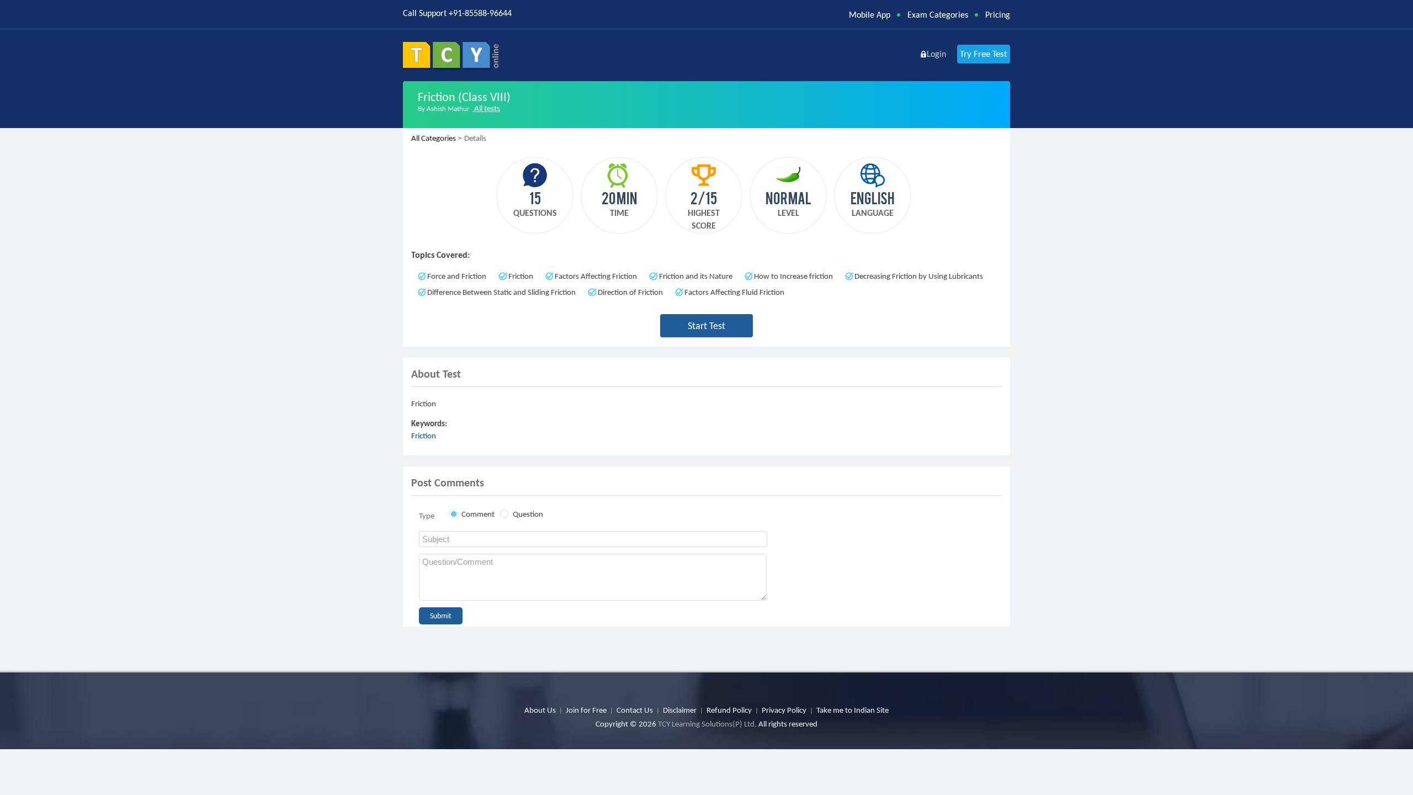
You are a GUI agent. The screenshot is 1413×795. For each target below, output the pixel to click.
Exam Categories (937, 14)
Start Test (706, 326)
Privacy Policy (784, 710)
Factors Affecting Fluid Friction (734, 292)
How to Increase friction (793, 276)
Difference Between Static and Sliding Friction (501, 292)
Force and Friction (456, 276)
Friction (520, 276)
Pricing (997, 14)
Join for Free (586, 710)
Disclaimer (680, 710)
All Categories (433, 138)
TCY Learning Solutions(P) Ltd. (707, 724)
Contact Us (635, 710)
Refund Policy (729, 710)
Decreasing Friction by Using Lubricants (918, 276)
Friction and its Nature (695, 276)
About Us (540, 710)
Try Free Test (983, 54)
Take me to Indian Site (852, 710)
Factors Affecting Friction (596, 276)
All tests (486, 108)
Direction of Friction (630, 292)
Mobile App (869, 14)
